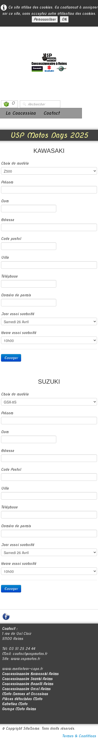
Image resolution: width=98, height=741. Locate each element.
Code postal (11, 239)
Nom (5, 201)
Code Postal (11, 469)
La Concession (21, 113)
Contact (51, 113)
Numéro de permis (16, 295)
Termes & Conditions (79, 736)
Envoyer (11, 358)
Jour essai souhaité (17, 314)
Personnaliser (45, 19)
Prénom (7, 182)
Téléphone (9, 276)
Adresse (7, 220)
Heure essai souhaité (18, 333)
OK (64, 19)
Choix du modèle (15, 163)
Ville (5, 257)
